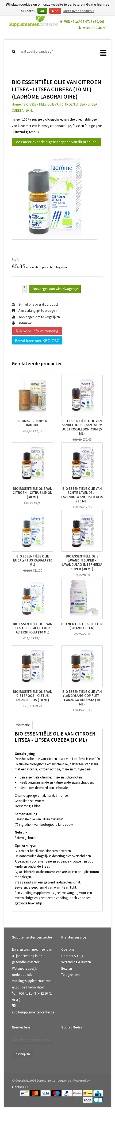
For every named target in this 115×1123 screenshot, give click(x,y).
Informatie (22, 725)
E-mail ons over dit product (38, 304)
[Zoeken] (14, 52)
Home (16, 104)
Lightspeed (20, 1087)
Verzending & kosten (76, 962)
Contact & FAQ (72, 956)
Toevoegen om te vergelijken (39, 317)
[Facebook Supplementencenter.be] (66, 1041)
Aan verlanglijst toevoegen (37, 310)
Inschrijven (22, 1054)
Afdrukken (25, 323)
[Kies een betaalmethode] (25, 1093)
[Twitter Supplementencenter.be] (77, 1041)
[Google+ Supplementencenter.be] (88, 1041)
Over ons (67, 949)
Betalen (66, 968)
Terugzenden (70, 974)
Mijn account (94, 28)
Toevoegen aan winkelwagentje (55, 289)
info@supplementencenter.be (33, 1012)
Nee (55, 11)
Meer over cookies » (78, 11)
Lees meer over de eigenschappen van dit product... (56, 141)
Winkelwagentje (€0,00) (83, 21)
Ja (42, 11)
